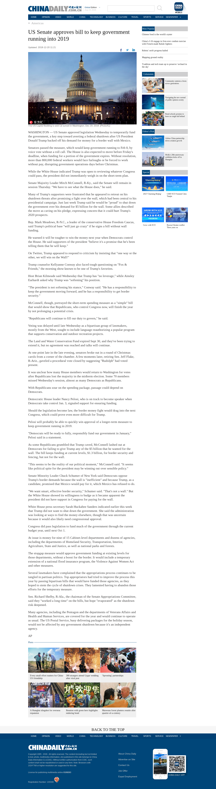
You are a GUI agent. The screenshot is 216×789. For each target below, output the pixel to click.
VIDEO (58, 17)
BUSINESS (110, 17)
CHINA (82, 17)
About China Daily (127, 753)
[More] (121, 51)
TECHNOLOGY (96, 17)
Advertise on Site (126, 759)
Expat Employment (127, 776)
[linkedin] (127, 51)
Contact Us (123, 765)
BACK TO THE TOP (108, 730)
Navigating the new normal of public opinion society (175, 98)
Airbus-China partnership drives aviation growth (174, 139)
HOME (34, 17)
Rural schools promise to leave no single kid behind (175, 115)
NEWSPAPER (171, 17)
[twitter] (133, 51)
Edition (91, 7)
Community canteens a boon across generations (175, 82)
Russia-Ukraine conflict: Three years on (176, 226)
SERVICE (159, 17)
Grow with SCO (149, 225)
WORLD (70, 17)
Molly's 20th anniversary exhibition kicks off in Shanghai (174, 157)
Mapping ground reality (152, 57)
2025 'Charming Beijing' (152, 194)
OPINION (46, 17)
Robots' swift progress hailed (155, 50)
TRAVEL (135, 17)
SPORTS (147, 17)
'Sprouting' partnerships (112, 675)
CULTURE (122, 17)
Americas (37, 23)
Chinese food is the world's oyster (157, 34)
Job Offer (123, 771)
